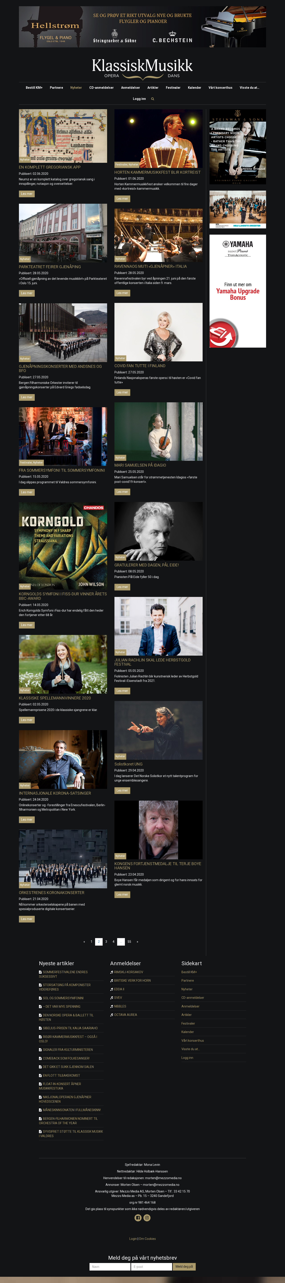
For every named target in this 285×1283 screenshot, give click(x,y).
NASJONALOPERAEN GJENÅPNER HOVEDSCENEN (65, 1099)
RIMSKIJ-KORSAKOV (128, 972)
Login (133, 1239)
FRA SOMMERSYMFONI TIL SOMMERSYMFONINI (62, 470)
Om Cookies (147, 1239)
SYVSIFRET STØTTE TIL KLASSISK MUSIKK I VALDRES (71, 1134)
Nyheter (76, 87)
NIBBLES (120, 1006)
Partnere (56, 87)
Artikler (153, 87)
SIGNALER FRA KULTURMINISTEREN (67, 1049)
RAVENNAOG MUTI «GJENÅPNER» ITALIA (150, 266)
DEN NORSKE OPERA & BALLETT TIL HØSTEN (66, 1017)
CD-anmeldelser (101, 87)
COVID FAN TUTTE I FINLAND (139, 365)
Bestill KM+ (34, 87)
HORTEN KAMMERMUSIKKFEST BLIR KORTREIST (157, 172)
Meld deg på (184, 1266)
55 (129, 941)
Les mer (27, 193)
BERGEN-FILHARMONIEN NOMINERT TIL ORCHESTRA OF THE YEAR (68, 1121)
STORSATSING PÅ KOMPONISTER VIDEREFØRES (65, 987)
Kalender (194, 87)
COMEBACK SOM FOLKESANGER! (66, 1058)
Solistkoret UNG (128, 764)
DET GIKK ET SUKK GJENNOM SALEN (68, 1067)
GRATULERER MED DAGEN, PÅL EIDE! (146, 565)
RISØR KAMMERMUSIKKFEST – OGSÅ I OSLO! (68, 1039)
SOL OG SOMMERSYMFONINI (62, 998)
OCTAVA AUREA (125, 1015)
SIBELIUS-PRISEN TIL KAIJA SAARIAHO (70, 1028)
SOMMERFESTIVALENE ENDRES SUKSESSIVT (63, 974)
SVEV (118, 997)
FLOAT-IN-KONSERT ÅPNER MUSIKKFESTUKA (60, 1086)
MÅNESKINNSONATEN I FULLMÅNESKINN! (71, 1110)
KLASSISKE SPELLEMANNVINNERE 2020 (55, 698)
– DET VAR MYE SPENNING (61, 1006)
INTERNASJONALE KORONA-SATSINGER (55, 793)
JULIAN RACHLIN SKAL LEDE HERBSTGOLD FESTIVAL (152, 662)
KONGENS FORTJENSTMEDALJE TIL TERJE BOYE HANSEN (157, 865)
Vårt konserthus (220, 87)
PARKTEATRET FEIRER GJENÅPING (50, 266)
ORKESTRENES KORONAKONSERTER (51, 892)
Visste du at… (249, 87)
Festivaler (173, 87)
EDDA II (119, 989)
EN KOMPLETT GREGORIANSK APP (50, 167)
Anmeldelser (130, 87)
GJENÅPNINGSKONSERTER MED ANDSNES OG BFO (60, 368)
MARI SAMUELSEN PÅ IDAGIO (140, 465)
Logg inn (139, 99)
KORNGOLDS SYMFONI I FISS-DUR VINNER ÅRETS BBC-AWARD (63, 596)
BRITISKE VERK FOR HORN (132, 980)
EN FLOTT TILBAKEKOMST (61, 1075)
